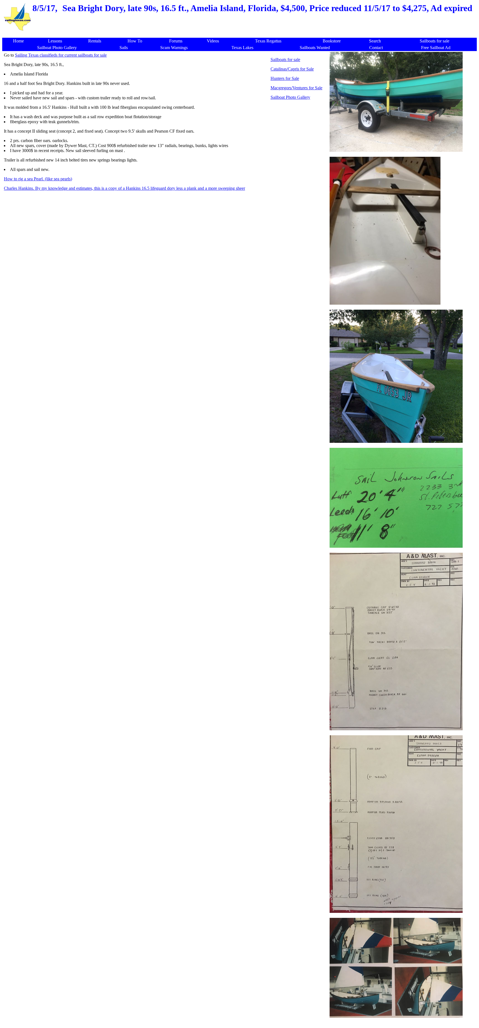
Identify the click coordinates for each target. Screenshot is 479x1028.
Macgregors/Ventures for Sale (296, 87)
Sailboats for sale (285, 59)
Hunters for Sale (285, 78)
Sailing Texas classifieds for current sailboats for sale (61, 55)
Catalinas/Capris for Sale (292, 69)
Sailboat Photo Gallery (290, 97)
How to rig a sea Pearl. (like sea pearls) (38, 178)
